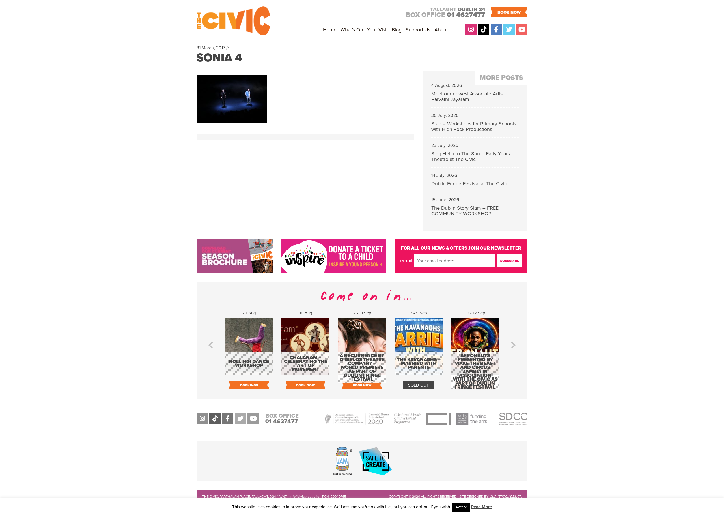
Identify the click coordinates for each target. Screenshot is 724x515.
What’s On (352, 30)
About (441, 30)
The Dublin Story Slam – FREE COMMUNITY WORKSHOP (465, 210)
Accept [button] (461, 507)
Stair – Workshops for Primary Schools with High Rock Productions (473, 126)
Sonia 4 (219, 58)
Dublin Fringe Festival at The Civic (469, 183)
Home (330, 30)
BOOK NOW (509, 12)
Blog (397, 30)
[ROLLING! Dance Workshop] (249, 372)
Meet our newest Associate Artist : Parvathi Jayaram (469, 96)
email (406, 261)
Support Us (418, 30)
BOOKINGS (249, 385)
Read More (481, 506)
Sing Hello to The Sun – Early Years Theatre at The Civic (470, 156)
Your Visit (377, 30)
